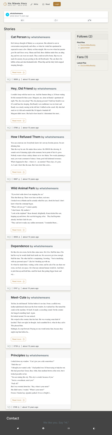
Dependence (20, 246)
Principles (18, 355)
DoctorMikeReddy (87, 45)
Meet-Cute (18, 297)
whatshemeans (40, 37)
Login (57, 4)
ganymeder (85, 48)
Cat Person (19, 37)
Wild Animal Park (23, 188)
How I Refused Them (25, 137)
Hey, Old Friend (22, 88)
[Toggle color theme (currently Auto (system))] (94, 428)
